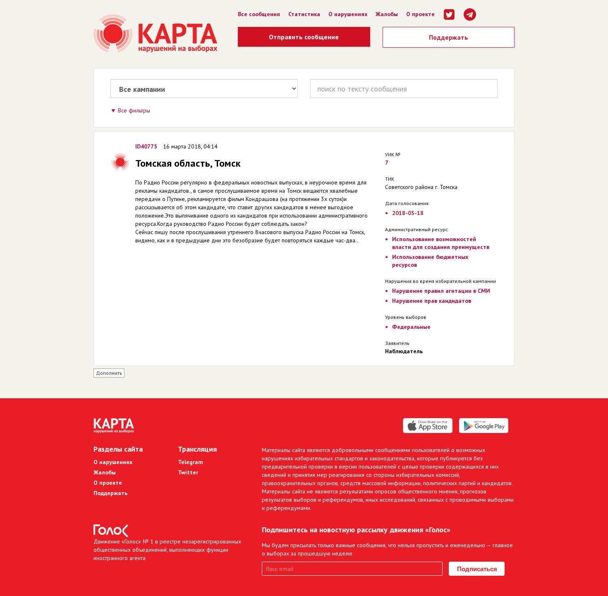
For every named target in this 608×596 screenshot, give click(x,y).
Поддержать (448, 37)
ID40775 (146, 146)
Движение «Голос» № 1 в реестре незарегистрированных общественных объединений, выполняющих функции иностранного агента (167, 550)
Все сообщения (259, 14)
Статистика (304, 14)
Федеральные (411, 326)
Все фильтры (134, 110)
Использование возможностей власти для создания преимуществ (440, 243)
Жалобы (387, 14)
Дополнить (109, 373)
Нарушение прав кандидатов (431, 300)
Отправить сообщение (304, 37)
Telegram (190, 462)
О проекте (420, 14)
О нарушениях (347, 14)
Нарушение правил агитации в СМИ (441, 290)
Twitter (188, 472)
